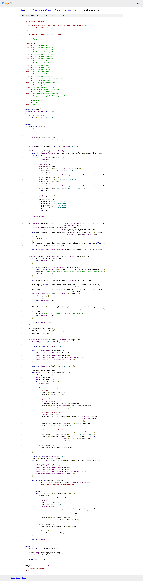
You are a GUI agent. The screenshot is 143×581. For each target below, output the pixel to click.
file (63, 15)
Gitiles (13, 578)
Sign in (139, 3)
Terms (24, 578)
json (139, 578)
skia (22, 10)
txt (134, 578)
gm (76, 10)
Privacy (18, 578)
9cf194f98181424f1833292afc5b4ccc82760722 (51, 10)
